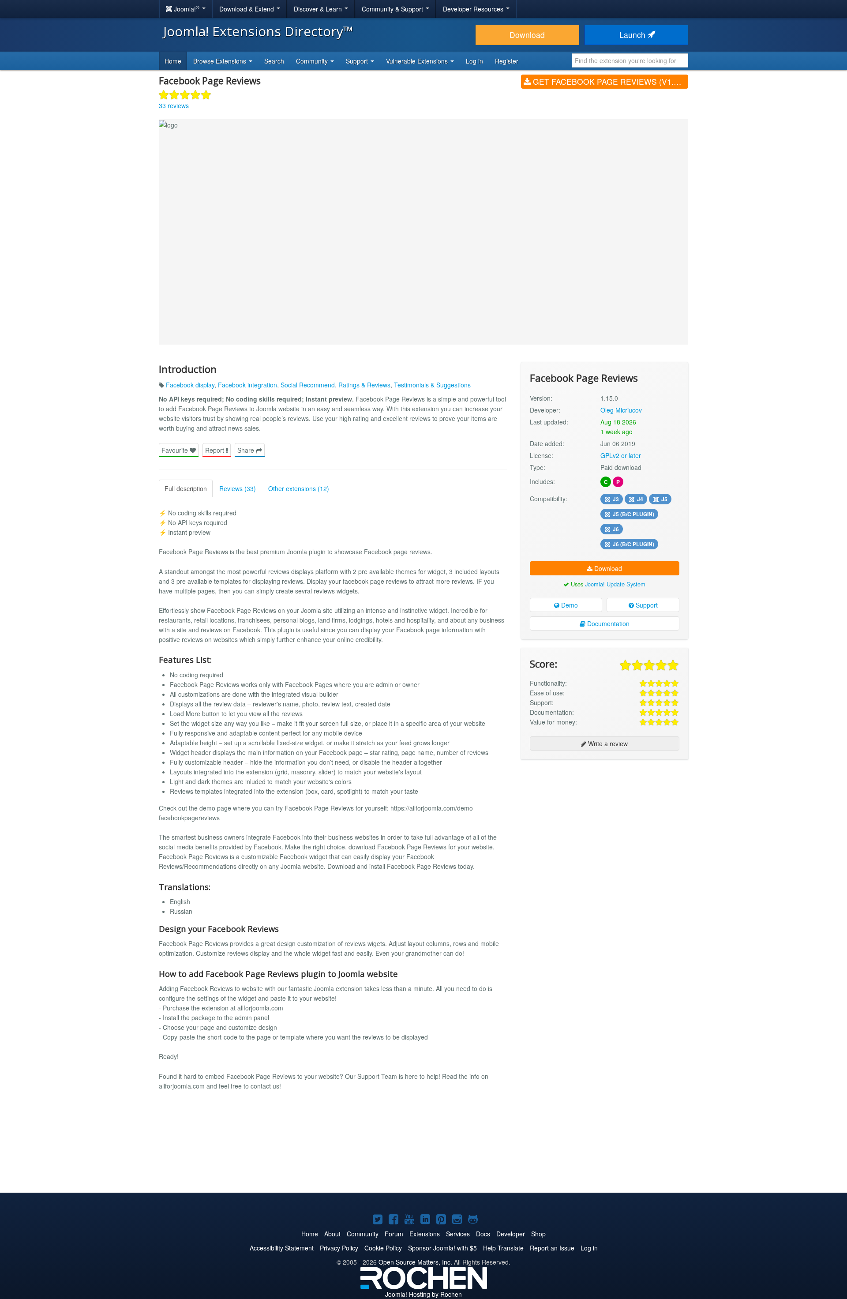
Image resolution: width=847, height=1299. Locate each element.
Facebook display (190, 384)
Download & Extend (247, 8)
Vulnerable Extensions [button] (418, 60)
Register (506, 60)
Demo (568, 605)
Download (527, 34)
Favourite (175, 450)
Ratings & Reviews (364, 384)
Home (173, 60)
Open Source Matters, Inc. (415, 1262)
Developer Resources (474, 8)
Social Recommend (308, 384)
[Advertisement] (604, 823)
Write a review (607, 743)
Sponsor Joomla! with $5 (442, 1247)
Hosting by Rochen (423, 1294)
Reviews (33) (237, 488)
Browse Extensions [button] (220, 60)
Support (646, 605)
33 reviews (174, 105)
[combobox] (630, 60)
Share (246, 450)
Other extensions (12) (298, 488)
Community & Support (393, 8)
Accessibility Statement (282, 1247)
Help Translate (503, 1247)
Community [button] (313, 60)
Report (215, 450)
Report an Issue (552, 1247)
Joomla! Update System (615, 584)
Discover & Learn (319, 8)
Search (274, 60)
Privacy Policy (339, 1247)
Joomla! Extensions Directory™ (258, 31)
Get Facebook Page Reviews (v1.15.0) (609, 81)
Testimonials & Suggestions (432, 384)
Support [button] (358, 60)
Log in (474, 60)
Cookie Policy (383, 1247)
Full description (186, 488)
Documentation (607, 623)
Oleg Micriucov (621, 409)
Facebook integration (247, 384)
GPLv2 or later (620, 455)
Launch (633, 34)
